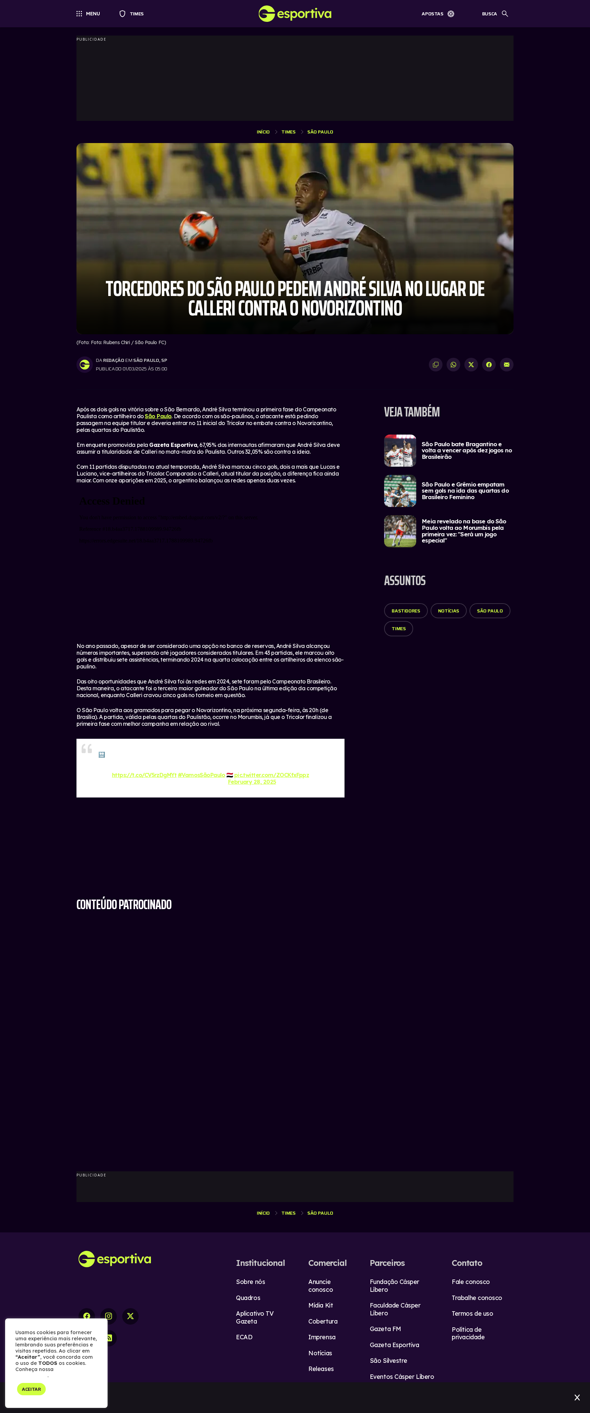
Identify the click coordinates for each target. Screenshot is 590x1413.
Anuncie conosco (320, 1286)
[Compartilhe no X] (471, 364)
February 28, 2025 (252, 781)
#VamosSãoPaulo (201, 775)
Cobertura (322, 1321)
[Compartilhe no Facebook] (489, 364)
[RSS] (108, 1338)
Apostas (433, 13)
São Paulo (320, 132)
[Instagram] (108, 1316)
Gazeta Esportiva (394, 1345)
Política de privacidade (468, 1333)
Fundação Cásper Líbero (394, 1286)
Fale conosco (471, 1282)
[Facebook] (87, 1316)
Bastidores (406, 610)
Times (134, 13)
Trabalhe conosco (477, 1298)
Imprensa (321, 1337)
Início (263, 132)
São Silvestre (388, 1361)
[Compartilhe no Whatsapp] (453, 364)
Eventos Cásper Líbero (402, 1377)
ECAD (244, 1337)
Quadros (248, 1298)
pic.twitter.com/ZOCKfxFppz (271, 775)
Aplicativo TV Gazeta (254, 1317)
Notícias (448, 610)
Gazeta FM (385, 1329)
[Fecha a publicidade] (577, 1397)
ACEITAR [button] (31, 1389)
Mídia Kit (320, 1305)
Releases (321, 1369)
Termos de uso (472, 1313)
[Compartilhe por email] (507, 364)
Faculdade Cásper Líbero (395, 1309)
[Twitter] (130, 1316)
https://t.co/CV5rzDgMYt (144, 775)
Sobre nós (250, 1282)
